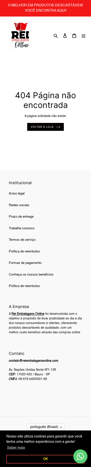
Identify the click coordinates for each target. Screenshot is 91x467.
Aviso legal (17, 193)
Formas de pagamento (25, 263)
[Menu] (83, 36)
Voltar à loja (42, 126)
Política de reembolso (24, 251)
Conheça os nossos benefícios (31, 274)
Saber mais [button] (16, 448)
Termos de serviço (22, 239)
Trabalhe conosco (21, 228)
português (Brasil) (44, 427)
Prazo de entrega (21, 216)
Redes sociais (19, 205)
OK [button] (45, 459)
